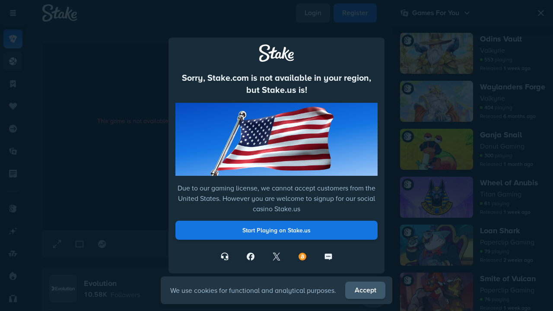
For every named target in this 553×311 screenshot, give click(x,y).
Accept (365, 290)
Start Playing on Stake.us (276, 230)
